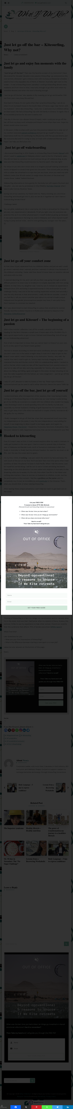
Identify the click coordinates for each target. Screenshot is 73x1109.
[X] (26, 1107)
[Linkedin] (68, 1107)
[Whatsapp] (47, 1107)
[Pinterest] (36, 1107)
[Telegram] (57, 1107)
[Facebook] (15, 1107)
